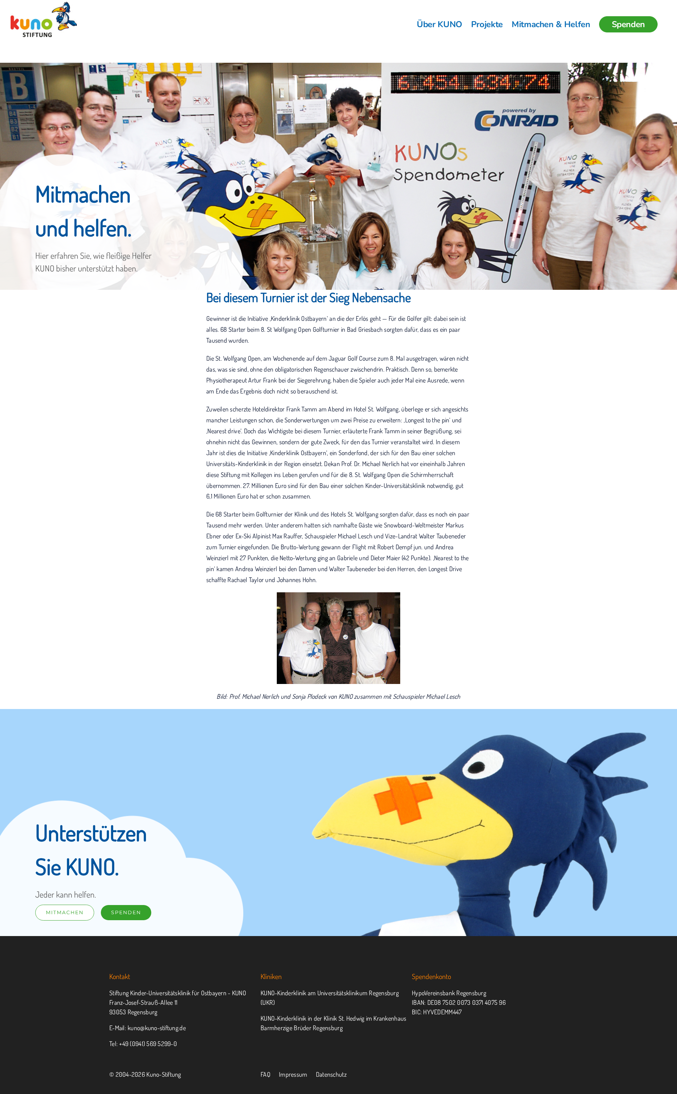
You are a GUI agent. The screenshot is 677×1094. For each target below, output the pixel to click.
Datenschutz (331, 1074)
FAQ (265, 1074)
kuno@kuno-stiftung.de (157, 1028)
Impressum (293, 1074)
